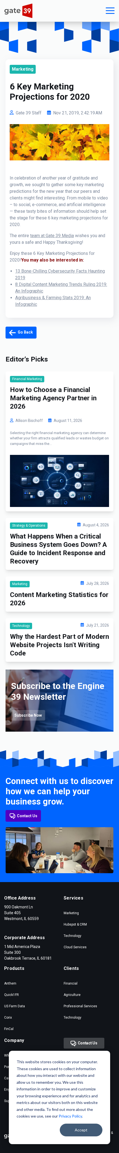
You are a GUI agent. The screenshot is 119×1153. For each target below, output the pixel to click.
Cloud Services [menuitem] (75, 947)
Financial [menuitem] (70, 983)
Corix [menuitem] (8, 1017)
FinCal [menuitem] (9, 1029)
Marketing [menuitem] (71, 913)
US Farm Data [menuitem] (14, 1006)
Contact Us (27, 816)
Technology (21, 626)
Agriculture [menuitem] (72, 995)
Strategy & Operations (28, 525)
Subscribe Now (28, 715)
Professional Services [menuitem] (80, 1006)
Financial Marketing (27, 379)
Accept (81, 1130)
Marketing (22, 69)
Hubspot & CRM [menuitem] (75, 924)
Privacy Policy (70, 1116)
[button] (110, 10)
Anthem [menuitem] (10, 983)
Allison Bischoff (29, 420)
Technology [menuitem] (72, 936)
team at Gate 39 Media (52, 235)
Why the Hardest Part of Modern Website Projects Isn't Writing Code (59, 645)
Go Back (25, 332)
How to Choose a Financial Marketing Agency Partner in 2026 (53, 398)
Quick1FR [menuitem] (11, 995)
